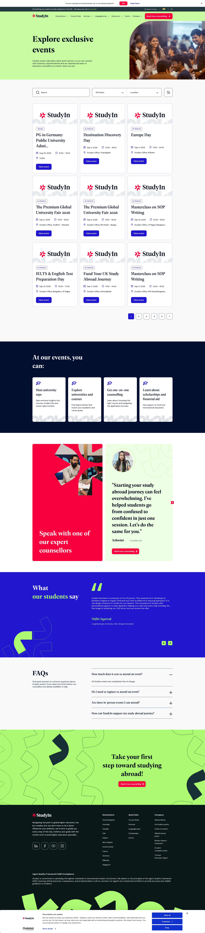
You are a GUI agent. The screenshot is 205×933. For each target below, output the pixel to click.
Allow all (167, 915)
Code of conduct (161, 829)
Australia (105, 824)
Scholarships (133, 833)
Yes (123, 3)
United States (107, 847)
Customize (166, 921)
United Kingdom (108, 820)
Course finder (75, 16)
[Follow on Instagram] (62, 845)
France (105, 851)
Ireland (105, 838)
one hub (92, 9)
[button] (172, 502)
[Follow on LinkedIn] (36, 845)
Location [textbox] (134, 92)
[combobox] (109, 92)
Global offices (160, 820)
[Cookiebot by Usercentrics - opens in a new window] (28, 928)
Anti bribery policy (162, 824)
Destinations (61, 16)
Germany (106, 856)
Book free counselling (157, 16)
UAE (104, 833)
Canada (105, 829)
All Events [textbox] (100, 92)
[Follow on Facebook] (44, 845)
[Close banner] (187, 913)
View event (44, 166)
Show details (47, 929)
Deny (167, 928)
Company (136, 16)
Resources (116, 16)
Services (86, 16)
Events (127, 16)
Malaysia (105, 860)
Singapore (106, 865)
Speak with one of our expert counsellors (64, 541)
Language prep (101, 16)
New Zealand (107, 842)
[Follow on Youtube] (53, 845)
